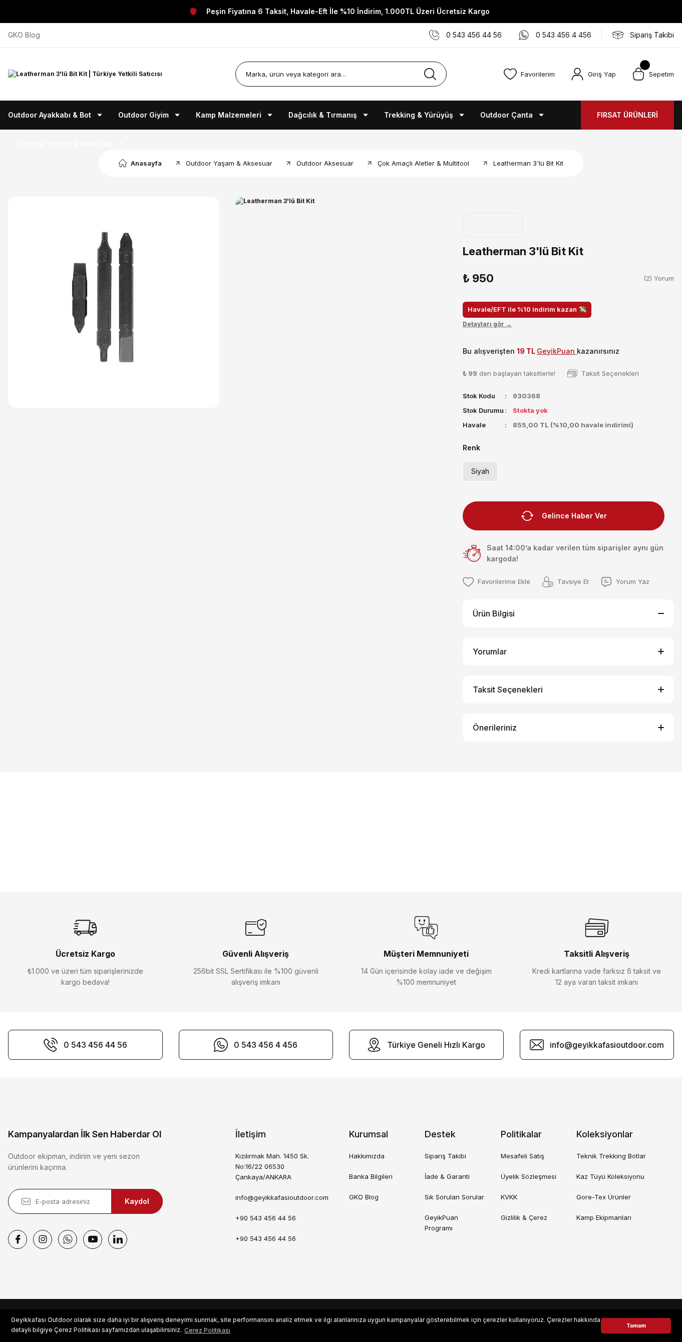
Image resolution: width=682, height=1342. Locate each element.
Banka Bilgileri (371, 1176)
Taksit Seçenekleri (508, 690)
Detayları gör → (487, 324)
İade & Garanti (447, 1176)
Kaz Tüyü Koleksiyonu (610, 1176)
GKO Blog (364, 1197)
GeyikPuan (557, 351)
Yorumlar (490, 651)
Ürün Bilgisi (494, 613)
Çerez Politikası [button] (207, 1330)
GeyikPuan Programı (441, 1222)
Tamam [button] (636, 1325)
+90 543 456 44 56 (265, 1218)
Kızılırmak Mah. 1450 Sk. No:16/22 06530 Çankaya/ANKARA (272, 1166)
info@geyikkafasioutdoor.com (281, 1197)
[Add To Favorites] (496, 581)
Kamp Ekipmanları (603, 1217)
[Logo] (85, 74)
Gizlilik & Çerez (524, 1217)
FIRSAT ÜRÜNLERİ (627, 115)
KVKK (509, 1197)
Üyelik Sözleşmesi (528, 1176)
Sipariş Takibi (445, 1156)
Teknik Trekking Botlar (611, 1156)
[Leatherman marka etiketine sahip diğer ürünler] (493, 225)
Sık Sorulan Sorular (454, 1197)
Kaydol (137, 1201)
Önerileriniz (495, 728)
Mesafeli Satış (522, 1156)
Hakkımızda (367, 1156)
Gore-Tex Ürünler (603, 1197)
